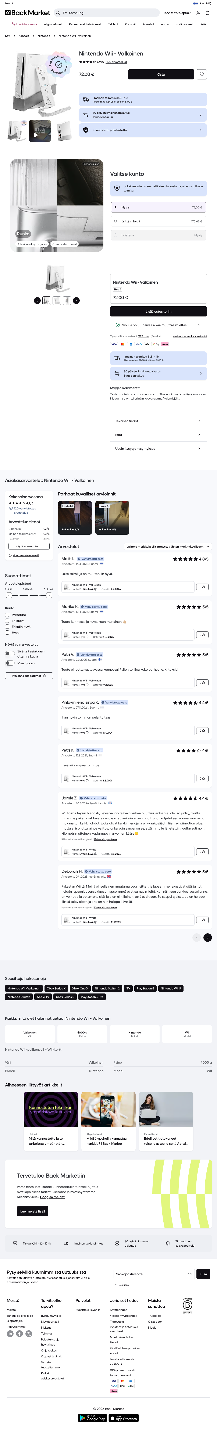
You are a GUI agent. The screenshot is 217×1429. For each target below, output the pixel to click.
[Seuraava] (76, 300)
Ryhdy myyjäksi (51, 1316)
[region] (135, 518)
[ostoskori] (207, 12)
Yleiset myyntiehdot (123, 1316)
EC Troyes (143, 336)
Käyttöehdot (118, 1310)
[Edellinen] (37, 300)
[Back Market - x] (28, 1333)
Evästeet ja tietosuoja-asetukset (124, 1329)
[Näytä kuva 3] (67, 300)
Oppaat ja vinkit (51, 1356)
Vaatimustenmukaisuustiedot (190, 336)
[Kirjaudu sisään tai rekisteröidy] (198, 12)
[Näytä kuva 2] (57, 300)
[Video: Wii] (40, 131)
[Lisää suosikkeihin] (202, 74)
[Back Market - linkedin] (10, 1333)
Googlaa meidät (52, 1197)
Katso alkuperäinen (105, 839)
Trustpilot (154, 1316)
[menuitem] (53, 24)
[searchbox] (110, 12)
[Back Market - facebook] (19, 1333)
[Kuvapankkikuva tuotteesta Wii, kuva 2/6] (64, 131)
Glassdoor (155, 1322)
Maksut (46, 1327)
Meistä (11, 1310)
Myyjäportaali (50, 1322)
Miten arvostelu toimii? (26, 555)
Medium (153, 1327)
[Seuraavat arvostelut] (207, 937)
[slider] (9, 595)
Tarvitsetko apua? (177, 13)
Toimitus (47, 1333)
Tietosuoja (117, 1322)
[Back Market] (27, 12)
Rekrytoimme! (16, 1327)
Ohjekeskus (49, 1350)
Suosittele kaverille (88, 1310)
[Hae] (57, 12)
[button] (58, 64)
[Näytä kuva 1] (46, 300)
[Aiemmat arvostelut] (196, 937)
